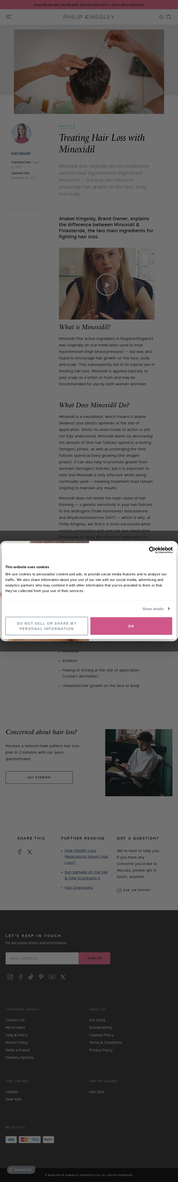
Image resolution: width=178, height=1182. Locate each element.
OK (131, 626)
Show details (153, 609)
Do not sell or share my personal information (47, 626)
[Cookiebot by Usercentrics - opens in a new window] (152, 549)
